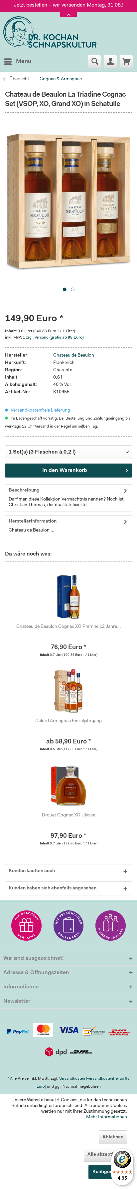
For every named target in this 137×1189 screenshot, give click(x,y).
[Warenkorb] (126, 61)
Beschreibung (24, 490)
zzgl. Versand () (54, 338)
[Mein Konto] (110, 61)
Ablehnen (112, 1137)
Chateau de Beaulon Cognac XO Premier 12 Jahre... (68, 626)
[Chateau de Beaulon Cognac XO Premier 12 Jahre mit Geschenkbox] (68, 597)
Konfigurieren (107, 1172)
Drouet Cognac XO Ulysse (68, 815)
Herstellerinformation (33, 521)
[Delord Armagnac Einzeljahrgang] (68, 691)
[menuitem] (17, 61)
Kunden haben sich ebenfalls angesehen (52, 888)
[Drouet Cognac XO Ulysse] (68, 785)
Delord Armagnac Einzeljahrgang (68, 721)
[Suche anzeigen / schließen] (94, 61)
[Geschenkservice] (26, 925)
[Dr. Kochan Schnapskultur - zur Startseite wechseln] (49, 32)
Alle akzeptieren (105, 1154)
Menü (23, 61)
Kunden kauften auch (32, 871)
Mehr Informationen (106, 1117)
